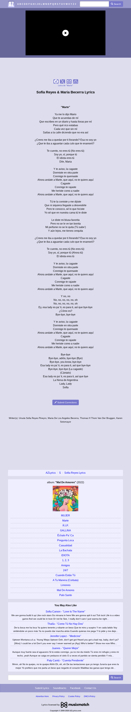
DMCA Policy (89, 696)
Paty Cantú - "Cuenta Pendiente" (65, 660)
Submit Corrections (67, 402)
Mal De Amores (65, 590)
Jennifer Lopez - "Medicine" (65, 636)
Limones (65, 585)
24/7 (65, 570)
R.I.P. (66, 525)
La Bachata (65, 550)
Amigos (65, 565)
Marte (65, 520)
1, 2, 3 (65, 560)
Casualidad (65, 545)
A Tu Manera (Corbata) (65, 580)
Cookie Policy (74, 696)
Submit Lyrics (42, 688)
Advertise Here (42, 696)
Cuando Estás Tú (65, 575)
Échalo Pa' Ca (65, 535)
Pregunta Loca (65, 540)
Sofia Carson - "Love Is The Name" (65, 611)
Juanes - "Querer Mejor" (65, 648)
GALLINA (65, 530)
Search (117, 4)
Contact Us (90, 688)
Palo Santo (65, 595)
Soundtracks (59, 688)
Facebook (75, 688)
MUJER (65, 515)
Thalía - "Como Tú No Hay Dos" (65, 623)
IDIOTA (65, 555)
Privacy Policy (58, 696)
